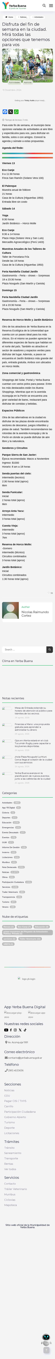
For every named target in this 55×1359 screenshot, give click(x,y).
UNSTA (8, 944)
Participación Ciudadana (13, 882)
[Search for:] (27, 649)
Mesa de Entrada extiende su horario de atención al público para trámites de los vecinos (33, 711)
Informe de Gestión (11, 847)
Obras (5, 877)
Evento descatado (10, 832)
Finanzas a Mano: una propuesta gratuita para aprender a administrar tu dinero (32, 727)
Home (10, 17)
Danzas (9, 927)
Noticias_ (23, 17)
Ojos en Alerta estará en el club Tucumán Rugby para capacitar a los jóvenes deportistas (32, 743)
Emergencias (8, 827)
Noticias (28, 82)
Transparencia (8, 897)
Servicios (6, 887)
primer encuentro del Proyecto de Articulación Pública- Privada (26, 932)
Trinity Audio (29, 101)
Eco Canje (24, 927)
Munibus (6, 862)
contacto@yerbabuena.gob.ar (25, 1058)
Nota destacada (9, 867)
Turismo (5, 902)
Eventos (5, 837)
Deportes (6, 817)
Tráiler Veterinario (30, 939)
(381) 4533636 (15, 1070)
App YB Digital (8, 807)
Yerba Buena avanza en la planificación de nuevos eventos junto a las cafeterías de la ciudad (32, 776)
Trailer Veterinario (10, 892)
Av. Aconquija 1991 (18, 1042)
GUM (4, 842)
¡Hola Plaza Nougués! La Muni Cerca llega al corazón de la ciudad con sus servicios (33, 759)
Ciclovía (5, 812)
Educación (6, 822)
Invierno (5, 852)
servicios (9, 939)
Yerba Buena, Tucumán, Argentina (27, 679)
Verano (5, 907)
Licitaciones (7, 857)
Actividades (38, 17)
